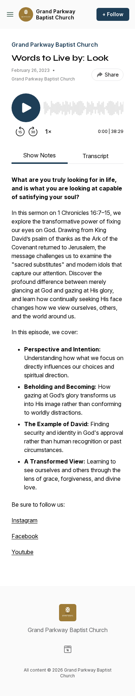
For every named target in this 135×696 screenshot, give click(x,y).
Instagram (24, 520)
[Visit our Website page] (67, 649)
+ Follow (112, 14)
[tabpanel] (67, 369)
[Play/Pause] (26, 107)
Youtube (22, 552)
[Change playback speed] (48, 131)
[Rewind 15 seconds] (20, 131)
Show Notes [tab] (39, 155)
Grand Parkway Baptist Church (55, 14)
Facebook (25, 536)
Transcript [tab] (95, 156)
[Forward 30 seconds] (33, 131)
